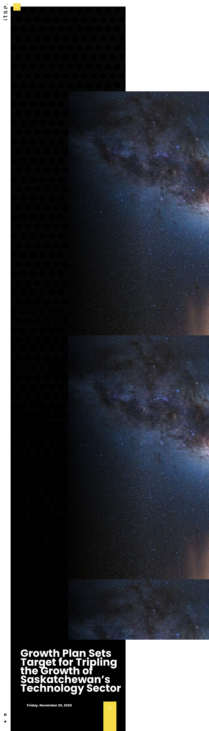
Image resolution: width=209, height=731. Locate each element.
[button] (17, 7)
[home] (5, 14)
